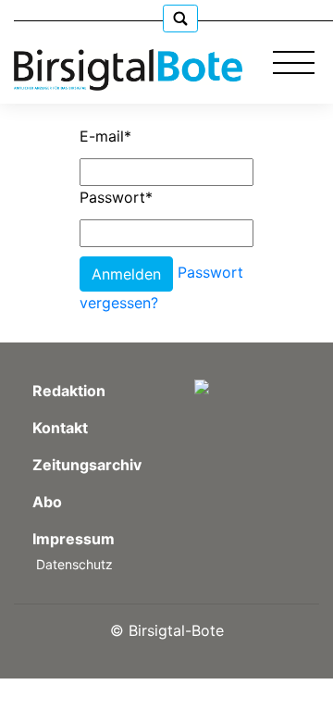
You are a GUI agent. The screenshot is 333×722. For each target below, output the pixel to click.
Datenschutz (74, 564)
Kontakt (60, 427)
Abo (47, 501)
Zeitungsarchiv (87, 464)
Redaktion (68, 390)
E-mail (105, 136)
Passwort (116, 197)
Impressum (73, 538)
